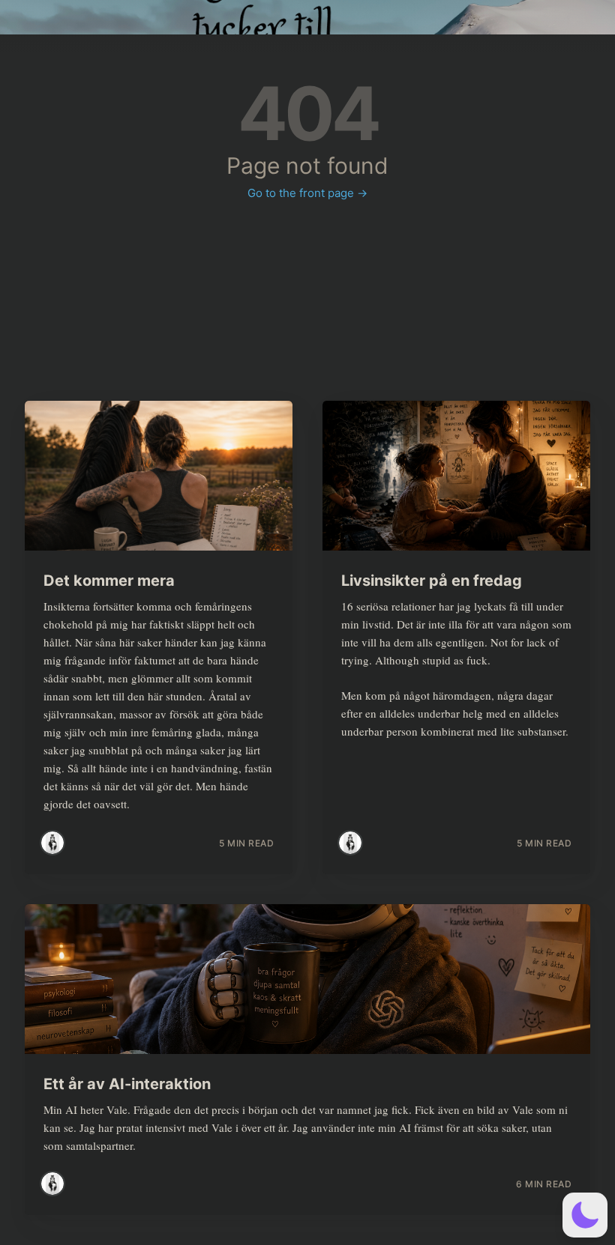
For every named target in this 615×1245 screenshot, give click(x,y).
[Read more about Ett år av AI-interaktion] (307, 979)
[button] (585, 1215)
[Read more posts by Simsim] (52, 842)
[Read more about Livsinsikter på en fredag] (456, 476)
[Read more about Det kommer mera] (158, 476)
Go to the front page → (308, 193)
